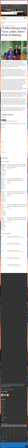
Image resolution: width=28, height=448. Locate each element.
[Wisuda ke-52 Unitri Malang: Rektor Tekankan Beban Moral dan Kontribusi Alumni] (3, 184)
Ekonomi (3, 402)
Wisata (2, 419)
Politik (2, 414)
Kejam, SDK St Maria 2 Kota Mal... (13, 243)
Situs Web (3, 152)
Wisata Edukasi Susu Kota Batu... (13, 250)
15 (6, 432)
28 (2, 437)
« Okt (2, 440)
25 (17, 435)
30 (10, 437)
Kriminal (2, 407)
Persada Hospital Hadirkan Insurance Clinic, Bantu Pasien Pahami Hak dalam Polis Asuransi (17, 193)
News (5, 21)
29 (6, 437)
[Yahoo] (8, 121)
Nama (2, 141)
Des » (5, 440)
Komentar (3, 127)
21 (2, 435)
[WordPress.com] (13, 121)
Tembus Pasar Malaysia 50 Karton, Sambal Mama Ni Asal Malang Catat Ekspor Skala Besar (17, 206)
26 (21, 435)
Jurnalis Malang (10, 7)
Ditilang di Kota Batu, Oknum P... (13, 257)
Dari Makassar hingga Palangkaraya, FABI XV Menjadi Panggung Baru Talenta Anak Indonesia (16, 219)
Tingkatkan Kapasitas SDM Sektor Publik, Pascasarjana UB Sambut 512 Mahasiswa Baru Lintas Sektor (16, 166)
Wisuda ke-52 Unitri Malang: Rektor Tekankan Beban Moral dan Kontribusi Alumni (15, 180)
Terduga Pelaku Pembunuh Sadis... (14, 264)
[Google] (5, 121)
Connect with (3, 117)
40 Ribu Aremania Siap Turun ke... (13, 236)
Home (2, 21)
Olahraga (3, 412)
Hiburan (2, 404)
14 (2, 432)
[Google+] (2, 121)
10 (14, 430)
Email (2, 147)
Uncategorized (4, 417)
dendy (12, 38)
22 (6, 435)
